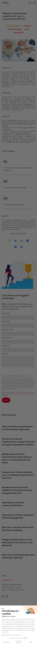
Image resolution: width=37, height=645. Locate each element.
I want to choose (18, 642)
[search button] (30, 3)
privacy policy (26, 376)
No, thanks (6, 642)
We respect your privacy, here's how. (12, 635)
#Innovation (27, 26)
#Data (27, 29)
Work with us (5, 602)
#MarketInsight (18, 32)
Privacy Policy (12, 389)
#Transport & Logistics (13, 26)
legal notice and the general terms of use (22, 394)
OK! (31, 642)
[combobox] (8, 580)
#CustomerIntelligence (15, 29)
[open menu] (34, 3)
